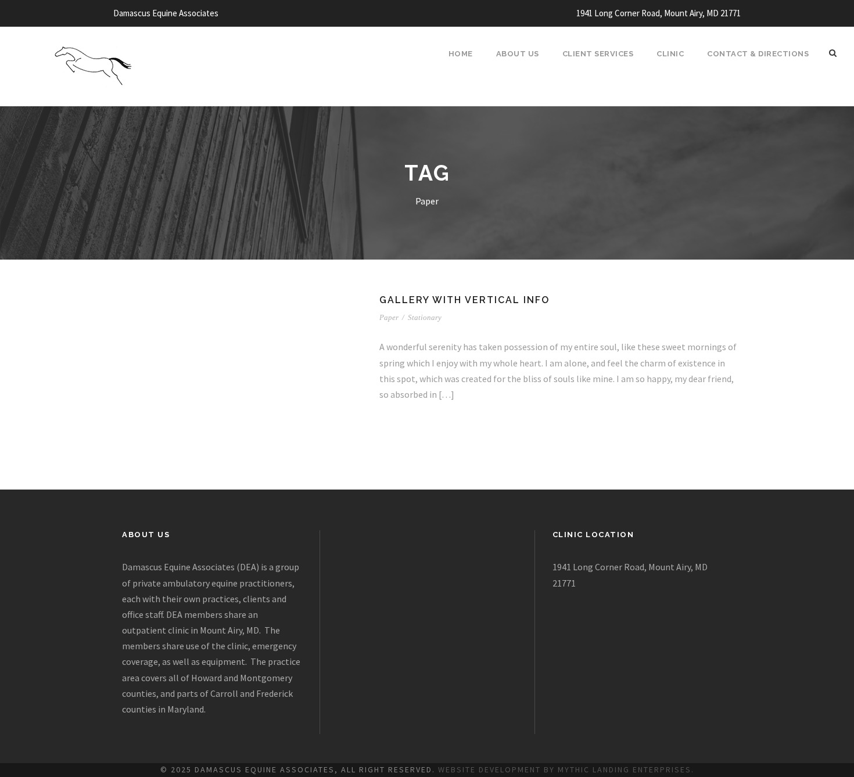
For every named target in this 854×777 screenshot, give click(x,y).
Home (460, 53)
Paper (389, 317)
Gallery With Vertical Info (464, 299)
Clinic (670, 53)
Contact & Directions (758, 53)
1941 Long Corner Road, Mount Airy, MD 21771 (658, 13)
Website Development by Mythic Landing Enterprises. (566, 769)
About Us (517, 53)
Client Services (598, 53)
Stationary (425, 317)
